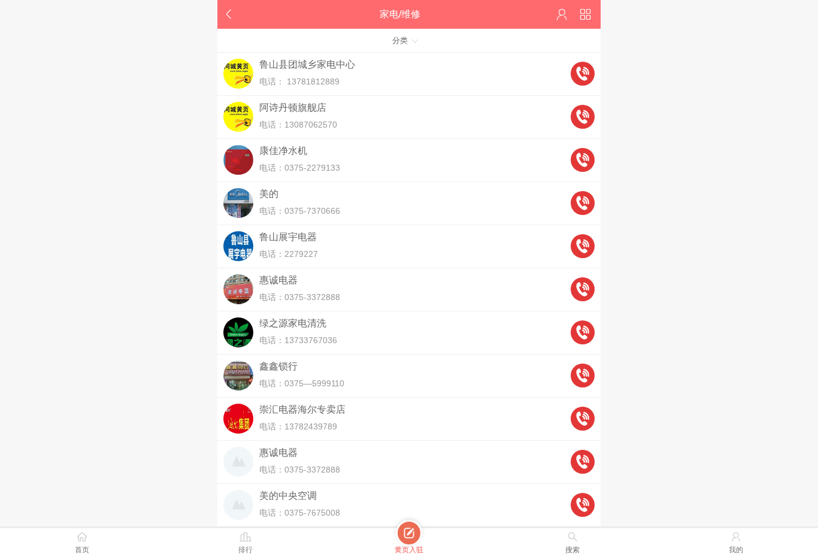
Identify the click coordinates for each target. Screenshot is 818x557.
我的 (736, 542)
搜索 (572, 542)
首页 (82, 542)
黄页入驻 (409, 541)
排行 (245, 542)
